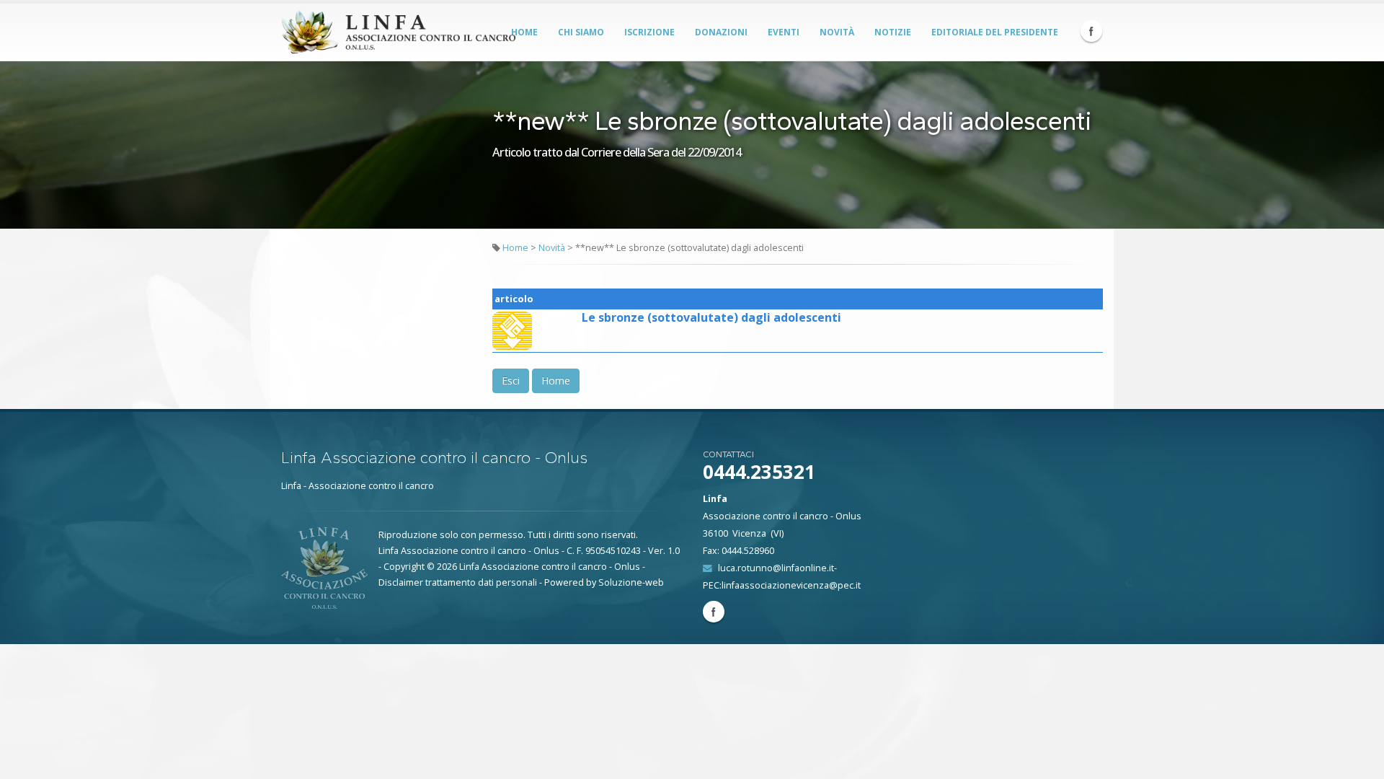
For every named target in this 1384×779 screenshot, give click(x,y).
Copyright (404, 566)
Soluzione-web (631, 582)
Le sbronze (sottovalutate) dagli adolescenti (711, 317)
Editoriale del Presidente (994, 32)
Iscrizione (649, 32)
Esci (511, 380)
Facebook (1091, 31)
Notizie (892, 32)
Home (524, 32)
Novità (837, 32)
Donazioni (721, 32)
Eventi (783, 32)
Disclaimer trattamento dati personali (457, 582)
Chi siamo (581, 32)
